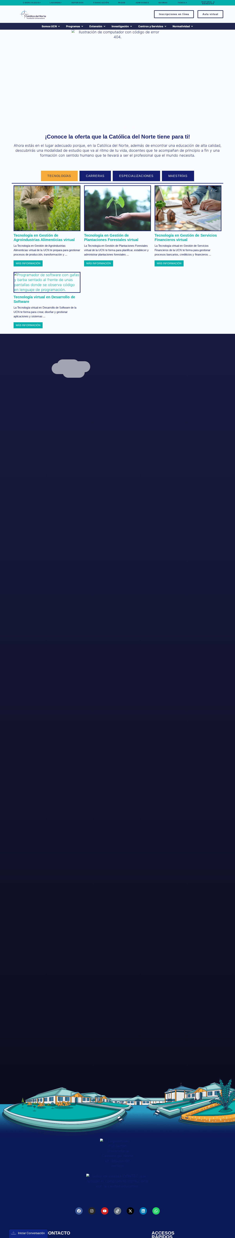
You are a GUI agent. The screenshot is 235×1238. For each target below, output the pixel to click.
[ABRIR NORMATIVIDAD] (192, 26)
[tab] (59, 176)
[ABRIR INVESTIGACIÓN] (131, 26)
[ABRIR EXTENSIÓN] (104, 26)
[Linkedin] (143, 1211)
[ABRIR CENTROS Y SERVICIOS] (165, 26)
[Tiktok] (117, 1211)
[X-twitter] (130, 1211)
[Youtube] (104, 1211)
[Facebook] (79, 1211)
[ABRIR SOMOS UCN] (59, 26)
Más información (28, 263)
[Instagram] (91, 1211)
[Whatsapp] (156, 1211)
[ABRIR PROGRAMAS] (82, 26)
